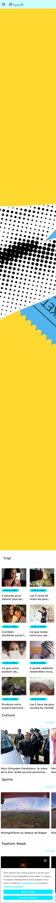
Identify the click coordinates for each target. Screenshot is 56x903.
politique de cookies (13, 886)
